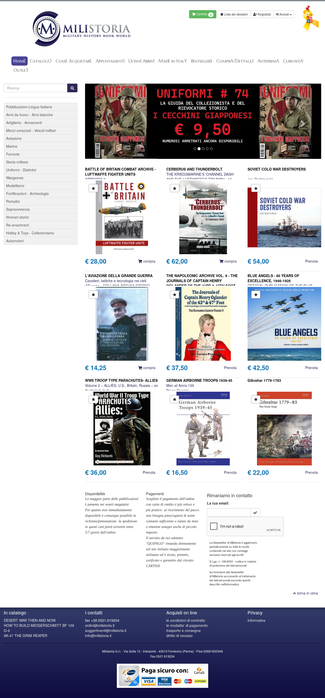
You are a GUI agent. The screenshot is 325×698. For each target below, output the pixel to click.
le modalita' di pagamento (187, 625)
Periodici (13, 201)
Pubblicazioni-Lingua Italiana (29, 106)
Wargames (14, 177)
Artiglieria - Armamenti (24, 122)
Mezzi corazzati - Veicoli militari (31, 130)
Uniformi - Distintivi (21, 169)
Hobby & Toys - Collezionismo (30, 232)
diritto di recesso (179, 635)
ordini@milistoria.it (100, 625)
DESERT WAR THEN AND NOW (30, 620)
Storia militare (17, 161)
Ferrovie (13, 154)
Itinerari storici (17, 217)
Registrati (264, 14)
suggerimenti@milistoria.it (105, 630)
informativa (256, 620)
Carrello (204, 14)
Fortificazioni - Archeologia (27, 193)
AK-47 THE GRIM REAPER (25, 635)
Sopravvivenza (18, 209)
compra (148, 261)
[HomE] (81, 29)
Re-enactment (17, 224)
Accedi (284, 14)
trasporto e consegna (183, 630)
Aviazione (14, 138)
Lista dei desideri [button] (235, 14)
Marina (11, 146)
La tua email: (218, 503)
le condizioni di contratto (185, 620)
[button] (103, 121)
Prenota (311, 261)
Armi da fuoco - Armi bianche (29, 114)
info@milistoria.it (98, 635)
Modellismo (15, 185)
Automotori (15, 240)
